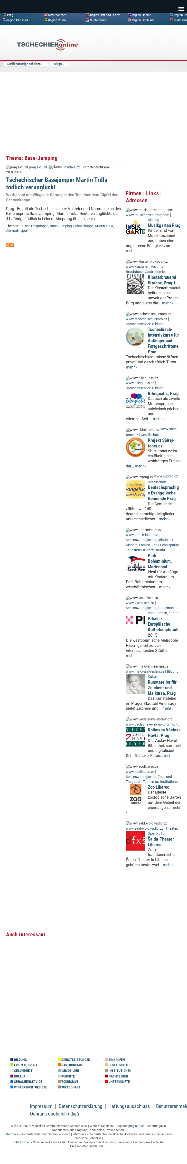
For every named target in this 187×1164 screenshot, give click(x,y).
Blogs (58, 64)
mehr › (89, 218)
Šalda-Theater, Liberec (161, 841)
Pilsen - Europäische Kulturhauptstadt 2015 (163, 627)
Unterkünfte (119, 1082)
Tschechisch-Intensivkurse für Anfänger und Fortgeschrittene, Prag (164, 341)
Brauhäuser (134, 272)
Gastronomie (155, 272)
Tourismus (134, 550)
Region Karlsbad (17, 20)
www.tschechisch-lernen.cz (146, 319)
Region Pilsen (57, 20)
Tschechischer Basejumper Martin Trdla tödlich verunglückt (56, 183)
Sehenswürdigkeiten (141, 540)
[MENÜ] (181, 5)
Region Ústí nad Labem (105, 15)
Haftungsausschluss (129, 1106)
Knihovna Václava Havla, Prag (164, 732)
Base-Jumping (61, 226)
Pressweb (123, 1142)
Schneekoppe (83, 226)
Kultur (160, 550)
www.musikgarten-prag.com (147, 215)
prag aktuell (38, 167)
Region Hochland (143, 20)
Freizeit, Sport (25, 1065)
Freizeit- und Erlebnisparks (159, 545)
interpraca (146, 1134)
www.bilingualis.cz (140, 383)
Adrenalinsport (17, 231)
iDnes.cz (73, 167)
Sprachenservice (138, 324)
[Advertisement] (144, 64)
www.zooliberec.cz (140, 772)
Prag (10, 15)
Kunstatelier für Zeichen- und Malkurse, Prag (162, 687)
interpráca (79, 1134)
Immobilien (70, 1071)
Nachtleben (118, 1076)
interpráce (12, 1134)
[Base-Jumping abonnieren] (8, 245)
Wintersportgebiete (30, 1087)
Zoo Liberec (158, 787)
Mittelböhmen (57, 15)
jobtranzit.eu (22, 1142)
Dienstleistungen (75, 1060)
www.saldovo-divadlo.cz (144, 828)
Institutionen (157, 613)
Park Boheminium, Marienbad (160, 561)
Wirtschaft (70, 1087)
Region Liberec (141, 15)
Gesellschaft (150, 435)
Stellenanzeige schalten (24, 64)
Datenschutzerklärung (80, 1106)
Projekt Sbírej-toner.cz (161, 443)
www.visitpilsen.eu (140, 603)
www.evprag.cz (166, 476)
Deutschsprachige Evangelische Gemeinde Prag (163, 493)
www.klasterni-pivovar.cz (145, 267)
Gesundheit (23, 1071)
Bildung (153, 220)
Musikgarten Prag (164, 225)
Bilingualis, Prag (163, 393)
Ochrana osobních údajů (54, 1114)
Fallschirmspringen (34, 226)
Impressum (41, 1106)
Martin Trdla (104, 226)
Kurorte (149, 550)
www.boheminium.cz (142, 535)
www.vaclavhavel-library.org (147, 724)
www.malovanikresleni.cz (145, 671)
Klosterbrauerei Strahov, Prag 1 (162, 280)
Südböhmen (98, 20)
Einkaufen (116, 1060)
